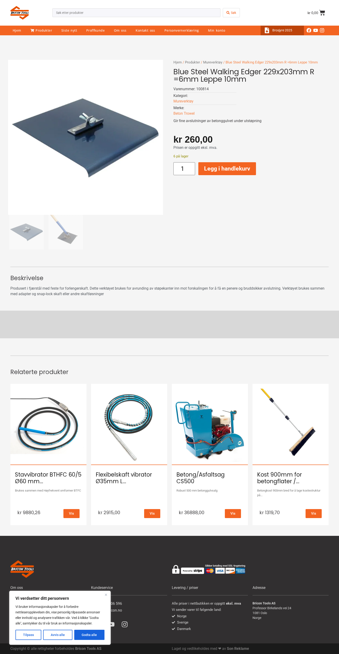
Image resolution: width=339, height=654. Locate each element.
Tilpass (28, 635)
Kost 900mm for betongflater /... (279, 478)
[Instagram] (322, 30)
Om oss (120, 30)
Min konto (216, 30)
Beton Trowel (184, 113)
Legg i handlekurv (227, 168)
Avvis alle (58, 635)
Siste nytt (69, 30)
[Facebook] (309, 30)
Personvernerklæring (181, 30)
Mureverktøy (212, 62)
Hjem (17, 30)
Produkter (43, 30)
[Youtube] (315, 30)
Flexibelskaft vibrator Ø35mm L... (124, 478)
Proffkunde (95, 30)
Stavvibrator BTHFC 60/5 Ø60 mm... (48, 478)
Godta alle (89, 635)
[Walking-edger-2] (85, 137)
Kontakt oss (145, 30)
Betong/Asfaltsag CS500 (200, 478)
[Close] (106, 594)
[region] (60, 618)
